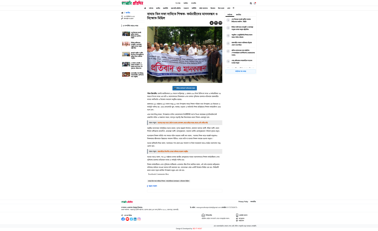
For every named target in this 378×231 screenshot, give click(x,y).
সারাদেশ (186, 8)
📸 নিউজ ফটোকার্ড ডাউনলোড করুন (184, 88)
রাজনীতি (165, 8)
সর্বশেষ (151, 8)
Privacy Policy (243, 202)
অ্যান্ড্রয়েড (241, 218)
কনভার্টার (193, 3)
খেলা (228, 8)
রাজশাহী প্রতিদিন (176, 8)
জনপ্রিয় (238, 15)
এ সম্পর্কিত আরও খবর (130, 26)
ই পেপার (178, 3)
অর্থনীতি (194, 8)
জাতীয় (158, 8)
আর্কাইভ (186, 3)
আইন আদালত (203, 8)
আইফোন (241, 221)
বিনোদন (213, 8)
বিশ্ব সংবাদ (221, 8)
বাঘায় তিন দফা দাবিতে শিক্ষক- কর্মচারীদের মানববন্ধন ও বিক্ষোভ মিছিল (168, 181)
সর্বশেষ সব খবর (240, 71)
